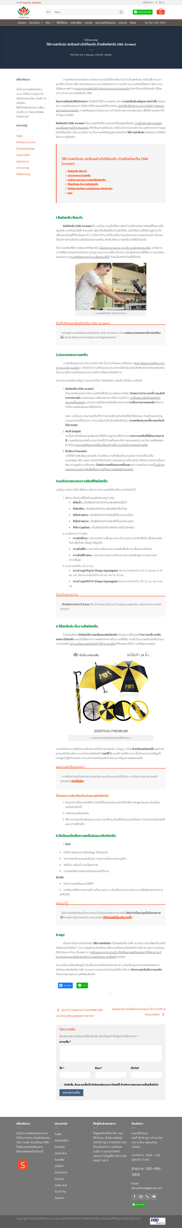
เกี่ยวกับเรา (148, 2)
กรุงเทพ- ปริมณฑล (32, 2)
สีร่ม (48, 23)
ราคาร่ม (88, 23)
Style (19, 136)
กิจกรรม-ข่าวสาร (26, 142)
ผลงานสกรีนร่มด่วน (105, 23)
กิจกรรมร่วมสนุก (25, 148)
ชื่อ (61, 1068)
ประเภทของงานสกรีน (79, 175)
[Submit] (121, 12)
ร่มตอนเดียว (62, 1140)
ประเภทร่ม (34, 23)
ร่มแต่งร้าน (61, 1153)
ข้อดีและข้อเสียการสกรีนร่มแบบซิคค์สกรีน (90, 188)
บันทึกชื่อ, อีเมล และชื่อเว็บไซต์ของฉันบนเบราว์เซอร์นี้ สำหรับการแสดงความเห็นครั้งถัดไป (111, 1085)
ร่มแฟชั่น (59, 1159)
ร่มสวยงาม (22, 161)
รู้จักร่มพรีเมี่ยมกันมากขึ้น (117, 917)
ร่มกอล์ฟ (60, 1147)
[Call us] (164, 2)
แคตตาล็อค (76, 23)
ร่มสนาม (59, 1179)
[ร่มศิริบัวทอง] (28, 12)
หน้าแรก (22, 23)
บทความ (122, 23)
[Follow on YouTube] (154, 1197)
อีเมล (98, 1068)
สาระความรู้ (22, 168)
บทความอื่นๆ (23, 155)
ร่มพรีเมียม (77, 781)
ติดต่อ (133, 23)
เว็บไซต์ (135, 1068)
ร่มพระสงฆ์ (61, 1185)
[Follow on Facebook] (156, 2)
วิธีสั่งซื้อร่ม (62, 23)
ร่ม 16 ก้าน (60, 1191)
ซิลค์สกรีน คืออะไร (77, 171)
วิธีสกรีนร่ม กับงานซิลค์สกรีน (83, 184)
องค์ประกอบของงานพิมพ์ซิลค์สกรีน (87, 180)
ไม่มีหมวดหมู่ (91, 40)
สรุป (70, 193)
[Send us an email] (160, 2)
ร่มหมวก (59, 1198)
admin (107, 54)
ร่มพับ (58, 1134)
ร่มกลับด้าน (61, 1172)
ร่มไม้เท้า (59, 1166)
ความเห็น (65, 1042)
